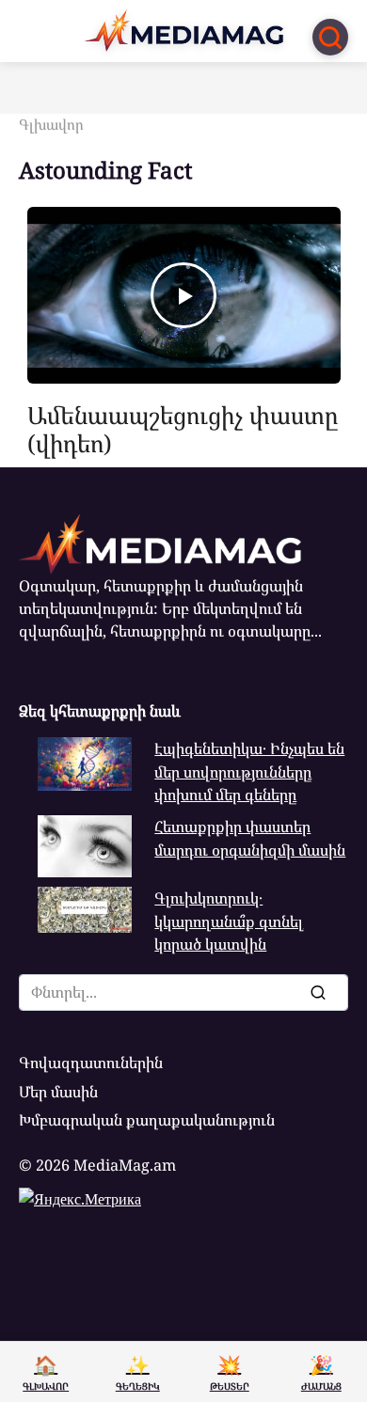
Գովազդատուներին (91, 1062)
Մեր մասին (58, 1091)
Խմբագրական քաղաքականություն (147, 1120)
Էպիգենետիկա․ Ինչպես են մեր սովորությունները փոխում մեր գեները (249, 771)
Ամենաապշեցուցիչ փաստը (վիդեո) (182, 429)
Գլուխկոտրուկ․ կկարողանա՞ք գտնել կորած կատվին (228, 921)
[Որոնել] (317, 992)
